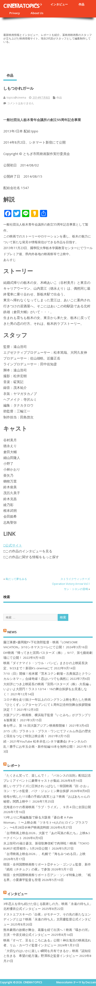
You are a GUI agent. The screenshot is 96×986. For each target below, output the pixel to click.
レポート (14, 765)
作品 (81, 4)
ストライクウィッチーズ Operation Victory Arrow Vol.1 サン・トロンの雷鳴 (71, 584)
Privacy (14, 13)
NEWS (12, 632)
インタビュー (59, 4)
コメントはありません (20, 103)
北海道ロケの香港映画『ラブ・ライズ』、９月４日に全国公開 (47, 807)
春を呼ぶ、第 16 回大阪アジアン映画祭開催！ (35, 725)
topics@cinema (16, 97)
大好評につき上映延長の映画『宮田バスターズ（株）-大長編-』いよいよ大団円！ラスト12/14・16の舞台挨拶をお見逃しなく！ (48, 689)
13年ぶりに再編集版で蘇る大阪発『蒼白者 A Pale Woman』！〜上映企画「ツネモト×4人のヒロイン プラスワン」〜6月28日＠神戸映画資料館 (45, 822)
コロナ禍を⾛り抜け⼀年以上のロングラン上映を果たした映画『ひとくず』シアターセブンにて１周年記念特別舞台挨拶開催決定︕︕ (47, 705)
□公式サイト (12, 545)
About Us (37, 13)
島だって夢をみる (16, 579)
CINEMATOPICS (21, 5)
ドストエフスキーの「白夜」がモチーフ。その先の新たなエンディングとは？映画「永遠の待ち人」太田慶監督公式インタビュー (47, 919)
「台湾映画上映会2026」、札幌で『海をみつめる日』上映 (44, 854)
